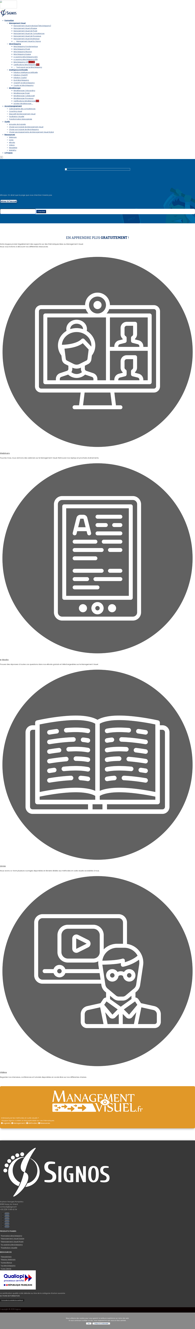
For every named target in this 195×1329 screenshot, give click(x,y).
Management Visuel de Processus (27, 36)
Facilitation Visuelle (16, 116)
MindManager (15, 88)
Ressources (10, 134)
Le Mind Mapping (8, 1265)
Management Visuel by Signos (27, 41)
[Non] (192, 1321)
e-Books (4, 659)
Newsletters (7, 1256)
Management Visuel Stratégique (26, 39)
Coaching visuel (15, 111)
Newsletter (13, 148)
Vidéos (3, 1072)
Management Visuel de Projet (25, 31)
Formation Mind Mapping (12, 1235)
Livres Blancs (7, 1262)
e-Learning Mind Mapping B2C (26, 57)
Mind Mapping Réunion (23, 52)
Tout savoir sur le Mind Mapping (28, 67)
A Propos (9, 153)
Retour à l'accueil (8, 201)
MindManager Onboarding (24, 90)
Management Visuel (17, 23)
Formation (9, 20)
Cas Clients (6, 1268)
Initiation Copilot (20, 77)
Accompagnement (13, 106)
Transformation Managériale (20, 119)
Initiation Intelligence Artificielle (26, 72)
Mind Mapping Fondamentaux (26, 46)
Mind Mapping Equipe (22, 54)
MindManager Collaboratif (24, 96)
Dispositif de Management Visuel (22, 114)
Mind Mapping (15, 44)
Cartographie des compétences (22, 109)
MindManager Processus (24, 98)
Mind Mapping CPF (24, 62)
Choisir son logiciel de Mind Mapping (24, 129)
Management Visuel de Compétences (29, 33)
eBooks (12, 142)
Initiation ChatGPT (21, 75)
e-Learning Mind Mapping (12, 1244)
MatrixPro (12, 150)
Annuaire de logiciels (17, 124)
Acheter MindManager (23, 103)
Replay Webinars (8, 1259)
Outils (7, 121)
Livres (11, 140)
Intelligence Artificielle (18, 70)
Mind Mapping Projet (22, 49)
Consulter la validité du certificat (12, 1300)
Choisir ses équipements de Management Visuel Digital (31, 132)
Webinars (13, 137)
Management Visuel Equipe (13, 1238)
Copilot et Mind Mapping (23, 85)
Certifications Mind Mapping (26, 65)
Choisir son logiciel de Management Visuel (26, 127)
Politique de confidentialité (101, 1323)
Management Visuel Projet (12, 1241)
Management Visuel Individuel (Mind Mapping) (32, 26)
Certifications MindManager (26, 101)
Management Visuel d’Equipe (25, 28)
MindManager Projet (22, 93)
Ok (89, 1323)
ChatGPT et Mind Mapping (24, 83)
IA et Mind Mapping (21, 80)
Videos (12, 145)
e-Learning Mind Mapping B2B (26, 59)
